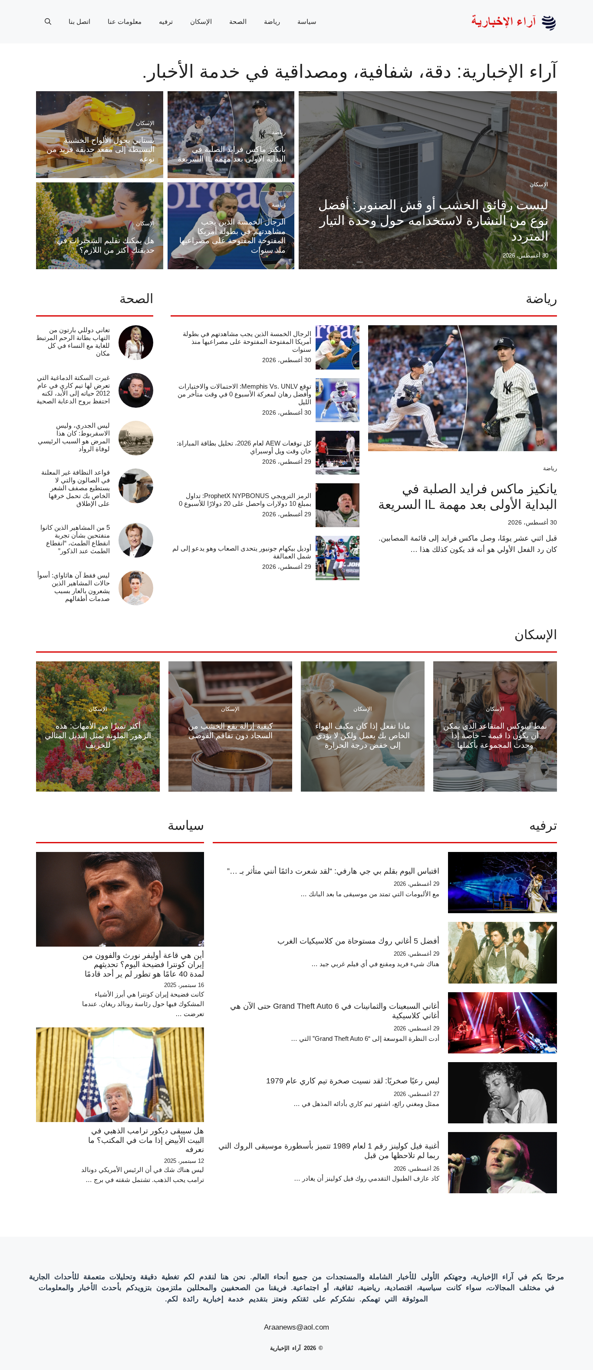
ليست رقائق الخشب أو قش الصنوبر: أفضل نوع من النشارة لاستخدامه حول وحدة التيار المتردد (433, 220)
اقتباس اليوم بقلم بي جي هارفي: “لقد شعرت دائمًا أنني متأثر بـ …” (333, 871)
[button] (48, 22)
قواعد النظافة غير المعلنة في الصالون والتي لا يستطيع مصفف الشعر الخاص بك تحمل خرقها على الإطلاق (75, 488)
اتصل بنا (79, 21)
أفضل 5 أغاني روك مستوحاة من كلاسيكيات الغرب (358, 941)
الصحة (238, 21)
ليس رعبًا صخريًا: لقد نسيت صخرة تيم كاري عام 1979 (352, 1080)
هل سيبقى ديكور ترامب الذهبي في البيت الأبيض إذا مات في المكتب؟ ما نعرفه (146, 1140)
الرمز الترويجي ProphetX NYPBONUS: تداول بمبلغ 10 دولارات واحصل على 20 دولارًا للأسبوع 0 (245, 499)
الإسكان (201, 21)
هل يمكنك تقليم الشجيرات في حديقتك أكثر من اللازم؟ (106, 245)
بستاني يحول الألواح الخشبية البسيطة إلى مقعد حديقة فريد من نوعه (100, 149)
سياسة (306, 21)
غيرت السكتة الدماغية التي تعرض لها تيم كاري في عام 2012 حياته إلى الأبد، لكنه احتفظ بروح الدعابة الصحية (73, 389)
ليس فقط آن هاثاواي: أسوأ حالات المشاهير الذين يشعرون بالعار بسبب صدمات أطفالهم (73, 586)
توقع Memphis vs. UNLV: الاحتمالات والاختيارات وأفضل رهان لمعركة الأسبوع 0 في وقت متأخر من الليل (244, 394)
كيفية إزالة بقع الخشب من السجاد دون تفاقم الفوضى (230, 731)
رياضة (272, 21)
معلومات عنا (125, 21)
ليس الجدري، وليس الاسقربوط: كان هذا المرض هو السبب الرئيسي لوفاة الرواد (74, 437)
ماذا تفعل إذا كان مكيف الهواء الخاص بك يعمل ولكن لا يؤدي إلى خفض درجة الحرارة (362, 735)
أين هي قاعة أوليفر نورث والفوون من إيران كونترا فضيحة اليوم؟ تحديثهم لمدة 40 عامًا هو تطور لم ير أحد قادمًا (143, 964)
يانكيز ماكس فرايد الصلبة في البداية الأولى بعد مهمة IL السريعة (232, 154)
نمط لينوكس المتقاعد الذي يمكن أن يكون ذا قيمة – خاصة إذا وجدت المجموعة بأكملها (495, 735)
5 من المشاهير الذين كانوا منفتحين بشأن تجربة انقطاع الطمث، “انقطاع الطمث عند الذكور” (75, 539)
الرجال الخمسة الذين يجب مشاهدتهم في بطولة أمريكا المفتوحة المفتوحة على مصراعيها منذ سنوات (232, 236)
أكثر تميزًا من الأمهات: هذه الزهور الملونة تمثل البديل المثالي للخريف (98, 735)
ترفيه (166, 21)
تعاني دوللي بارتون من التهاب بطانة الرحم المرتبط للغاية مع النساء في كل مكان (73, 341)
